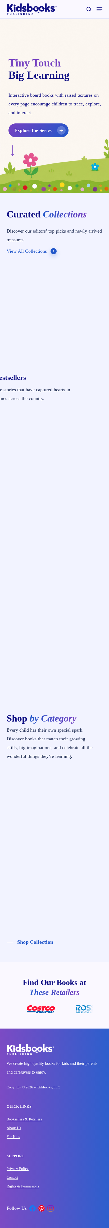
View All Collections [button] (27, 251)
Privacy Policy (18, 1169)
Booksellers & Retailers (24, 1119)
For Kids (13, 1137)
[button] (99, 9)
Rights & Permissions (23, 1186)
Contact (12, 1178)
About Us (14, 1128)
